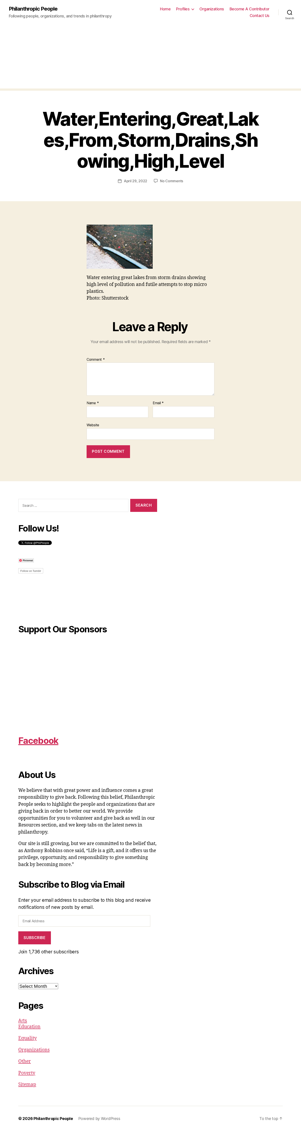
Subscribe (34, 938)
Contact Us (259, 15)
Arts (22, 1020)
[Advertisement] (150, 57)
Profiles (183, 9)
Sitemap (27, 1085)
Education (29, 1027)
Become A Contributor (249, 9)
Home (165, 9)
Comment (96, 360)
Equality (27, 1038)
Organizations (211, 9)
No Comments (171, 181)
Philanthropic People (33, 8)
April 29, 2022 (135, 181)
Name (93, 403)
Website (93, 425)
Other (24, 1061)
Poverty (26, 1073)
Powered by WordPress (99, 1118)
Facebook (38, 740)
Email (158, 403)
